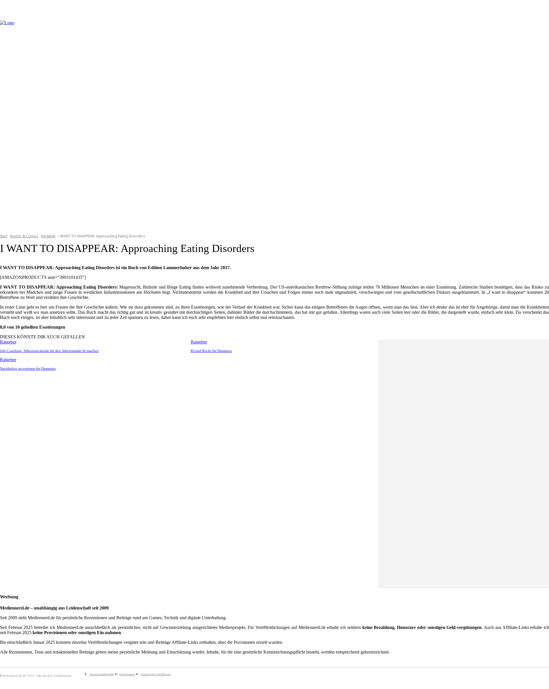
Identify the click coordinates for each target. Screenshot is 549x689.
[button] (542, 123)
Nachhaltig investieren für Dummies (28, 368)
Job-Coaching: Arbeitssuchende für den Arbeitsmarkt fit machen (49, 351)
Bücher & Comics (24, 236)
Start (3, 236)
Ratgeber (48, 236)
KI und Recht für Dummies (211, 351)
